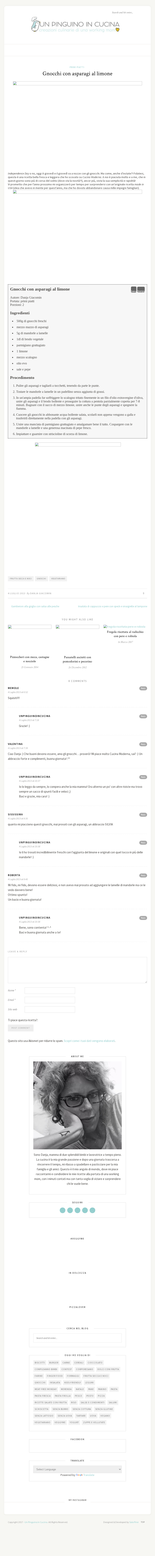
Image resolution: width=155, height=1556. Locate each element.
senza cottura (82, 1409)
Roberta (14, 875)
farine (39, 1376)
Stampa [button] (141, 291)
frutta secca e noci (21, 578)
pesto (90, 1395)
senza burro (60, 1409)
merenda (66, 1389)
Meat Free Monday (46, 1389)
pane (91, 1389)
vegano (105, 1415)
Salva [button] (133, 291)
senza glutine (104, 1409)
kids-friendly (72, 1382)
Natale (80, 1389)
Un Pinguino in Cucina (36, 1522)
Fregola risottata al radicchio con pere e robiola (125, 634)
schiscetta (41, 1409)
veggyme (60, 1422)
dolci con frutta (108, 1369)
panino (102, 1389)
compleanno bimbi (46, 1369)
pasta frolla (63, 1395)
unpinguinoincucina (34, 716)
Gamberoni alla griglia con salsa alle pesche (35, 606)
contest (67, 1369)
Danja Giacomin (40, 593)
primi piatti (77, 67)
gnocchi (41, 578)
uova (93, 1415)
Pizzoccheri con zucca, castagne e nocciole (29, 659)
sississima (15, 814)
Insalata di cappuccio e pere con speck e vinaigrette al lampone (112, 606)
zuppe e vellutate (94, 1422)
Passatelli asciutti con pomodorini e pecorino (77, 659)
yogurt (74, 1422)
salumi (113, 1402)
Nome (12, 990)
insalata (55, 1382)
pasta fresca (43, 1395)
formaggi (73, 1376)
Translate (88, 1475)
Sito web (12, 1009)
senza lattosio (44, 1415)
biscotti (40, 1362)
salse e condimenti (93, 1402)
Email (12, 1000)
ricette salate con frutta (51, 1402)
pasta (114, 1389)
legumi (89, 1382)
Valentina (15, 744)
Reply (143, 688)
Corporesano (84, 1369)
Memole (13, 688)
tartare (81, 1415)
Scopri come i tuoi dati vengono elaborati (89, 1041)
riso (73, 1402)
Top (143, 1522)
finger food (55, 1376)
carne (66, 1362)
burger (53, 1362)
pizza (101, 1395)
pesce (78, 1395)
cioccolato (95, 1362)
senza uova (65, 1415)
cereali (79, 1362)
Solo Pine (133, 1522)
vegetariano (58, 578)
